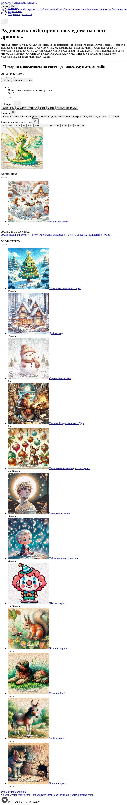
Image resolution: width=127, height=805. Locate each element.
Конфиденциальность (64, 794)
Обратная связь (84, 794)
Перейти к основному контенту (19, 2)
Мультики (93, 9)
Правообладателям (41, 794)
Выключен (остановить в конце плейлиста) (24, 116)
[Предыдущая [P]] (2, 77)
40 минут (32, 108)
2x (71, 125)
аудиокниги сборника (13, 791)
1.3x (44, 125)
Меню (5, 6)
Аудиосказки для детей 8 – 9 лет (92, 234)
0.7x (5, 125)
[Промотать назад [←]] (5, 77)
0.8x (11, 125)
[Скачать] (9, 97)
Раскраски (30, 9)
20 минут (21, 108)
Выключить (8, 108)
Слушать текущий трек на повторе (101, 116)
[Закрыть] (4, 21)
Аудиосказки (8, 9)
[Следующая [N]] (13, 77)
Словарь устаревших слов (16, 794)
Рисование (117, 9)
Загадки (68, 9)
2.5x (77, 125)
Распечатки (105, 9)
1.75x (64, 125)
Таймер (6, 80)
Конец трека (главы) (67, 108)
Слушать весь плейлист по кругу (65, 116)
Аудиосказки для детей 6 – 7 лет (56, 234)
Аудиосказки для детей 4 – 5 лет (19, 234)
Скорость (17, 80)
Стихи (77, 9)
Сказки (20, 9)
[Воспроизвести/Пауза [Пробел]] (8, 77)
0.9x (18, 125)
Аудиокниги (50, 9)
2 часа (51, 108)
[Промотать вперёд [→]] (10, 77)
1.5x (57, 125)
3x (83, 125)
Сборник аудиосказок (20, 14)
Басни (84, 9)
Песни (39, 9)
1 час (42, 108)
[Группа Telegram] (4, 802)
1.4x (50, 125)
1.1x (30, 125)
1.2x (37, 125)
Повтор (28, 80)
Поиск (14, 6)
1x (24, 125)
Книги (60, 9)
